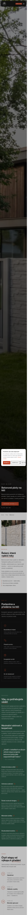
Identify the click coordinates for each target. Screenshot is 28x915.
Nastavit (24, 462)
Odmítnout (15, 462)
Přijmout (6, 462)
